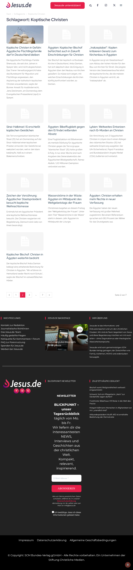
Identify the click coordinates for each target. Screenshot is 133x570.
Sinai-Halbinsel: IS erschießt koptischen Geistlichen (23, 128)
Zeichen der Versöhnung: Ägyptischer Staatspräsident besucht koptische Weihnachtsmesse (23, 201)
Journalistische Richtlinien (15, 328)
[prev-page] (9, 295)
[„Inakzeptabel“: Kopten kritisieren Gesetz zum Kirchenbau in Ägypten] (108, 34)
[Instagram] (106, 5)
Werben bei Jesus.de (12, 349)
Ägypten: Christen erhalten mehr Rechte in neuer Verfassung (106, 199)
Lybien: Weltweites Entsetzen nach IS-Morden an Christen (107, 128)
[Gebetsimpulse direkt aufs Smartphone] (66, 337)
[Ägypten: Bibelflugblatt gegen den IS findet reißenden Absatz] (66, 113)
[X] (114, 5)
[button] (90, 5)
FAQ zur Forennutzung (13, 342)
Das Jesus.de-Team (11, 332)
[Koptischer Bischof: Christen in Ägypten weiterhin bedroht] (24, 241)
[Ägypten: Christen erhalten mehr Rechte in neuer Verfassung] (108, 182)
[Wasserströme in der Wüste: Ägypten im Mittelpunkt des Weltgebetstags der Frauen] (66, 182)
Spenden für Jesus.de (12, 345)
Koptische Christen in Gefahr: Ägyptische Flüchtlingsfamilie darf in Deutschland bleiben (24, 51)
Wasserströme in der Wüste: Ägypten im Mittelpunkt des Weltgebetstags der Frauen (65, 199)
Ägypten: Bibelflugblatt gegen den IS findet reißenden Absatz (66, 130)
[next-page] (49, 295)
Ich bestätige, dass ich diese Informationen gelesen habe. (67, 513)
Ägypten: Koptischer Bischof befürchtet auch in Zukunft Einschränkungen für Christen (66, 51)
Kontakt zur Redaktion (13, 325)
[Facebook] (97, 5)
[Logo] (22, 383)
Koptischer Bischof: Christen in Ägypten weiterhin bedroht (24, 256)
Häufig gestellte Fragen (13, 335)
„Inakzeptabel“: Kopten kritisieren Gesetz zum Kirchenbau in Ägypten (103, 51)
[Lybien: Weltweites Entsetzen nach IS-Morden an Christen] (108, 113)
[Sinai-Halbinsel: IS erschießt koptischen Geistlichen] (24, 113)
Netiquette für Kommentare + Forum (20, 338)
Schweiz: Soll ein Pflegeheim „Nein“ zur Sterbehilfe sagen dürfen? (107, 395)
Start (8, 13)
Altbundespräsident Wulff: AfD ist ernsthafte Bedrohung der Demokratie (109, 415)
